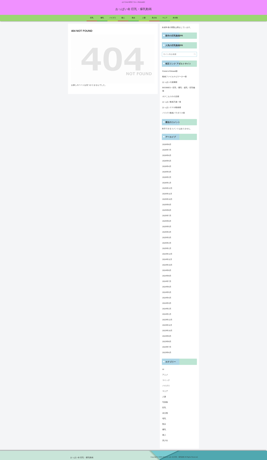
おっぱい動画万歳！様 (171, 102)
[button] (195, 54)
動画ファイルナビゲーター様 (174, 77)
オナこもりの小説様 (170, 96)
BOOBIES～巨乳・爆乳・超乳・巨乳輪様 (178, 89)
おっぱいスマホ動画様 (171, 107)
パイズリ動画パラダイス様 (173, 113)
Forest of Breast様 (170, 71)
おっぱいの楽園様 (169, 82)
